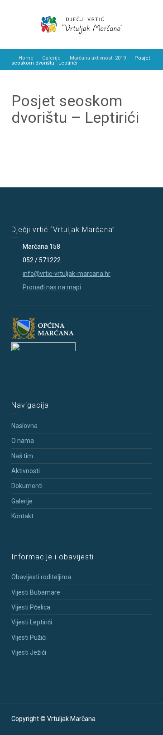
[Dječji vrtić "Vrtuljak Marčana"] (81, 24)
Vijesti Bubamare (35, 592)
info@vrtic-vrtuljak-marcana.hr (66, 273)
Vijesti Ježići (28, 652)
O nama (22, 440)
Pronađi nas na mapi (52, 287)
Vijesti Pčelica (30, 607)
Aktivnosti (25, 470)
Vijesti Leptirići (31, 622)
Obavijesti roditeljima (41, 577)
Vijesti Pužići (29, 637)
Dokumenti (27, 485)
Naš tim (22, 456)
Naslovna (24, 425)
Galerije (22, 501)
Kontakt (22, 516)
